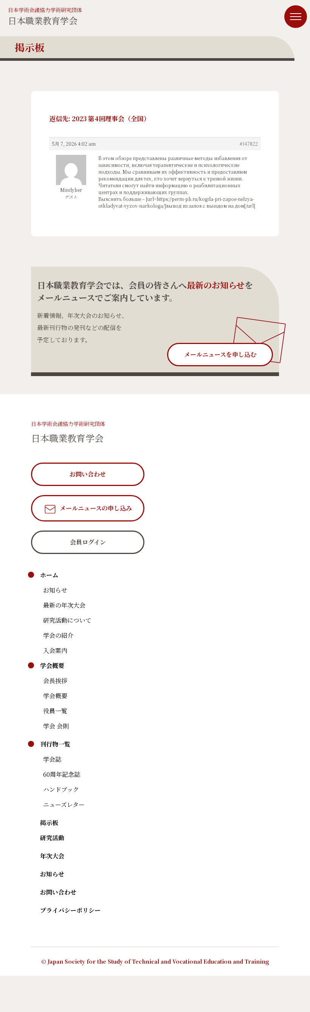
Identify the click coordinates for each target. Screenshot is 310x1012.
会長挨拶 (55, 680)
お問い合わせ (58, 892)
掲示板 (49, 822)
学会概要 (52, 665)
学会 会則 (56, 726)
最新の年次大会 (64, 605)
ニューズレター (64, 804)
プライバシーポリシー (70, 910)
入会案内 (55, 650)
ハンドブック (61, 789)
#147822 (249, 143)
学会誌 (52, 759)
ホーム (49, 575)
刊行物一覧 (55, 744)
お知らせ (55, 590)
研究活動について (67, 620)
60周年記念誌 (61, 774)
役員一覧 (55, 711)
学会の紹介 (58, 635)
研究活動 (52, 837)
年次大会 (52, 856)
